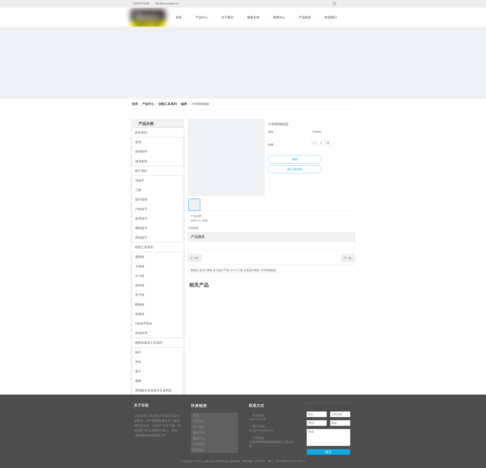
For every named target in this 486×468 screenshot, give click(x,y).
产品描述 (193, 228)
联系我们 (199, 449)
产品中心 (199, 421)
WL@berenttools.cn (167, 3)
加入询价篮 (294, 169)
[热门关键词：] (334, 3)
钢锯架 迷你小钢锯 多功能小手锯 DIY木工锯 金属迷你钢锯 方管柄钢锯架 (233, 270)
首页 (196, 415)
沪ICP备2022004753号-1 (290, 461)
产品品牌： (197, 216)
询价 (295, 159)
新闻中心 (199, 438)
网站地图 (247, 461)
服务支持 (199, 432)
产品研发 (199, 444)
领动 (270, 461)
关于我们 (199, 427)
